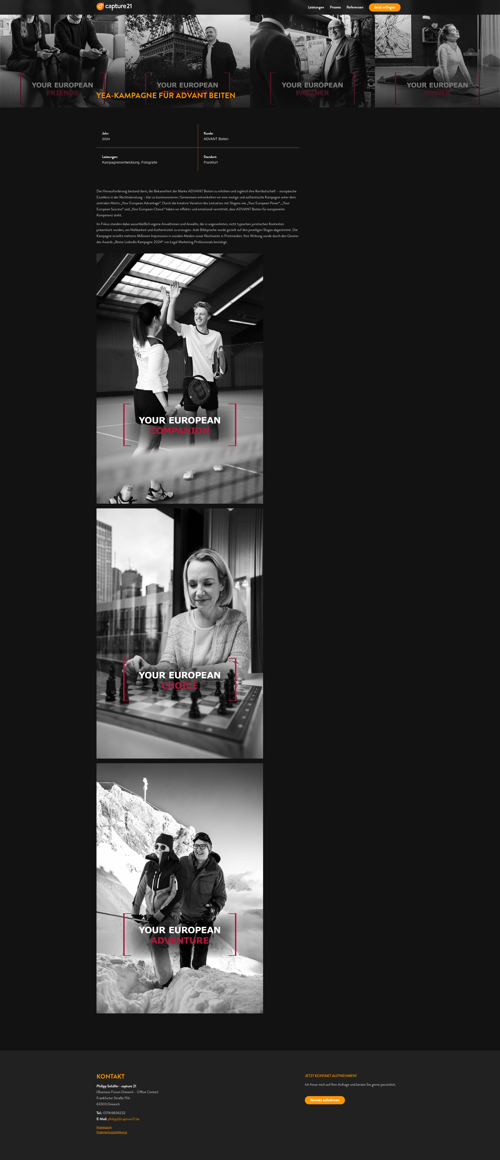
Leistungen (316, 7)
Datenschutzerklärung (111, 1132)
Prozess (335, 7)
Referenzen (354, 7)
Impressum (104, 1127)
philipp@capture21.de (123, 1119)
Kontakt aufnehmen (325, 1100)
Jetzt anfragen (384, 7)
